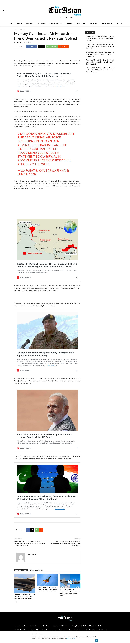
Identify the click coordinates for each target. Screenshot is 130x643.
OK (96, 640)
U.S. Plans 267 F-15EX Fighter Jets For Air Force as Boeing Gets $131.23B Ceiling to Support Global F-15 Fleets (100, 70)
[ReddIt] (41, 530)
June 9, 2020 (27, 174)
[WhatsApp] (37, 530)
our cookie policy (70, 638)
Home (16, 29)
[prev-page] (15, 602)
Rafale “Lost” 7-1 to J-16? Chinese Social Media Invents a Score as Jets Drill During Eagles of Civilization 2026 (100, 62)
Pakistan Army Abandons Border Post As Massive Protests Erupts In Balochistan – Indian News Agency (65, 543)
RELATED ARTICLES (21, 570)
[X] (7, 11)
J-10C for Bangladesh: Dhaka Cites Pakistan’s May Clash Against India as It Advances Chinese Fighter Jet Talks (47, 589)
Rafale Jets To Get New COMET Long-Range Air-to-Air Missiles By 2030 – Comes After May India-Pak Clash (24, 596)
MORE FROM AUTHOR (36, 570)
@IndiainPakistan (40, 133)
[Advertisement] (47, 55)
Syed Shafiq (19, 42)
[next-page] (18, 602)
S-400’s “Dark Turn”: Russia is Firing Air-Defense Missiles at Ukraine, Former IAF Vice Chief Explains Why (100, 54)
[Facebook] (3, 11)
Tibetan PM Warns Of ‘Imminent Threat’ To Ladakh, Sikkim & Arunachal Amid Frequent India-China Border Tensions (29, 543)
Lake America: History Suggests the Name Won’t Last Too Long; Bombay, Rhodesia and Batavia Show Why (100, 46)
